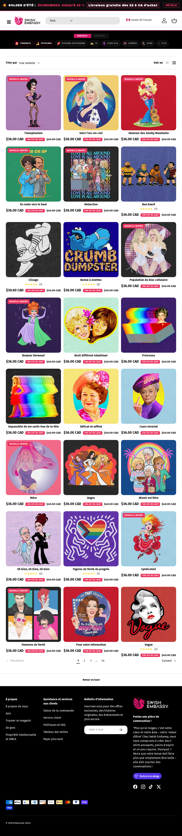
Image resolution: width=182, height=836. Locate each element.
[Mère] (33, 467)
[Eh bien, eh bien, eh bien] (33, 538)
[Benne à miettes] (91, 249)
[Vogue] (148, 614)
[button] (174, 21)
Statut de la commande (58, 710)
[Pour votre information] (91, 614)
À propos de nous (17, 706)
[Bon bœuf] (148, 174)
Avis (8, 713)
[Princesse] (148, 325)
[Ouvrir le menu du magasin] (9, 22)
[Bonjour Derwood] (33, 325)
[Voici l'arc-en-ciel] (91, 102)
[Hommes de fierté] (33, 614)
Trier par (11, 62)
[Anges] (91, 467)
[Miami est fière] (148, 467)
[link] (40, 661)
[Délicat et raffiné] (91, 396)
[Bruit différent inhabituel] (91, 325)
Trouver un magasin (18, 720)
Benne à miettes (91, 280)
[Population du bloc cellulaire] (148, 249)
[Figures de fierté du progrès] (91, 538)
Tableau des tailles (55, 732)
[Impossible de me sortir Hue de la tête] (33, 396)
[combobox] (83, 21)
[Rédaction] (91, 174)
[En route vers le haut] (33, 174)
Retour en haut (91, 679)
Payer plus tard (53, 739)
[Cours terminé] (148, 396)
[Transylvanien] (33, 102)
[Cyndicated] (148, 538)
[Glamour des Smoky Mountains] (148, 102)
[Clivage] (33, 249)
